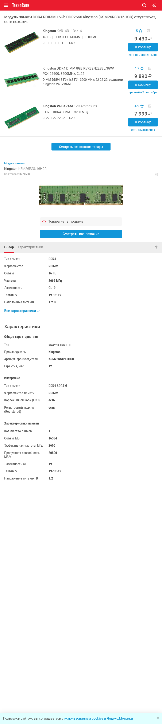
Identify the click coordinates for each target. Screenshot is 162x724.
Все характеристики (20, 311)
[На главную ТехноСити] (20, 5)
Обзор (9, 247)
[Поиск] (147, 5)
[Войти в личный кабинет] (154, 5)
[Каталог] (6, 5)
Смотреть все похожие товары (81, 147)
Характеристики (30, 247)
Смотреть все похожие (81, 234)
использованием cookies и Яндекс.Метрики (98, 718)
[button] (81, 195)
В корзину (143, 47)
